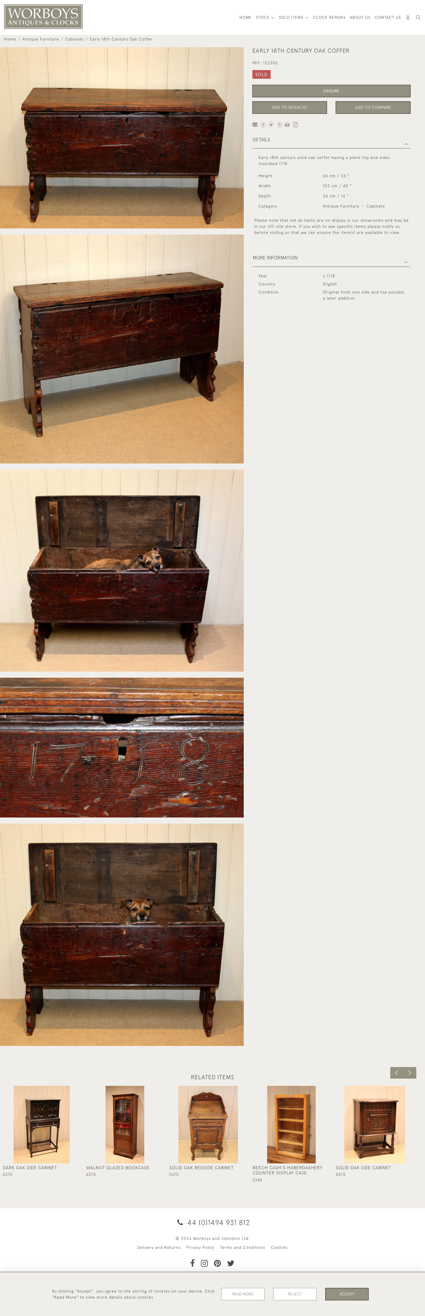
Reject (295, 1294)
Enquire (331, 91)
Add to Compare (373, 107)
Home (10, 39)
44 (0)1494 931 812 (217, 1222)
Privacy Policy (200, 1247)
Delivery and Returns (158, 1247)
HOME (245, 17)
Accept (347, 1294)
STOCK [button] (263, 17)
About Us (360, 17)
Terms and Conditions (242, 1247)
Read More (243, 1294)
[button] (418, 17)
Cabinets (74, 39)
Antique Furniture (41, 39)
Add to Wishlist (290, 107)
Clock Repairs (329, 17)
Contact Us (388, 17)
